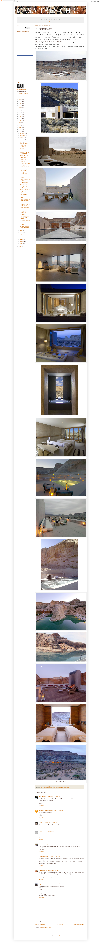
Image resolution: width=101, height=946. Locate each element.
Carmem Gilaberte (43, 856)
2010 (20, 246)
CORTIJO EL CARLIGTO (23, 160)
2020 (20, 112)
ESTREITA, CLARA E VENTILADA (25, 152)
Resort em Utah (59, 787)
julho (21, 230)
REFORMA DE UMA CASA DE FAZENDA (25, 145)
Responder (41, 805)
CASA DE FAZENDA (25, 163)
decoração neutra (51, 787)
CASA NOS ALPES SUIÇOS (24, 223)
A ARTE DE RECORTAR (23, 173)
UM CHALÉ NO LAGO (23, 187)
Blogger (60, 935)
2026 (20, 99)
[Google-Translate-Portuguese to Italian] (49, 20)
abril (21, 237)
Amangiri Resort (44, 787)
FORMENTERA (23, 184)
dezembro (22, 133)
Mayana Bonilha (43, 884)
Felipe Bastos (42, 870)
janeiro (21, 243)
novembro (22, 135)
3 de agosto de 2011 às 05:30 (53, 796)
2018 (20, 116)
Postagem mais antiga (79, 924)
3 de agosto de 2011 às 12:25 (50, 844)
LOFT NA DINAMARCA (24, 149)
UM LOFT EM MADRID (23, 176)
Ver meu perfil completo (22, 93)
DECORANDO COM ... (24, 208)
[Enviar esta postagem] (53, 786)
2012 (20, 129)
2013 (20, 127)
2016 (20, 120)
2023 (20, 105)
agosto (21, 142)
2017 (20, 118)
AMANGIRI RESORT (25, 221)
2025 (20, 101)
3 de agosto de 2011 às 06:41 (47, 832)
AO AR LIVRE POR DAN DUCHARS (24, 227)
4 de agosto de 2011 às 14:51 (53, 884)
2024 (20, 103)
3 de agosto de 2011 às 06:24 (50, 822)
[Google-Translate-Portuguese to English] (54, 20)
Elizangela (41, 844)
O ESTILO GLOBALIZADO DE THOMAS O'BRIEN (24, 216)
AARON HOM (23, 157)
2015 (20, 123)
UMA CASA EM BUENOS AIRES (24, 166)
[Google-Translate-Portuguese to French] (44, 20)
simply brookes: (42, 796)
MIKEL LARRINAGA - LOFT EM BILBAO (25, 191)
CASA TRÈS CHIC (47, 10)
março (21, 239)
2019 (20, 114)
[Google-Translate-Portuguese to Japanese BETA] (51, 20)
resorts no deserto (65, 787)
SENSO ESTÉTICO (24, 155)
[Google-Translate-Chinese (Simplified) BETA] (41, 20)
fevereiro (22, 241)
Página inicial (60, 924)
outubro (22, 137)
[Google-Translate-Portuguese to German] (46, 20)
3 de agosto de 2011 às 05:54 (56, 810)
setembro (22, 140)
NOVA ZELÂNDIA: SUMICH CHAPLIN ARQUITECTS (25, 196)
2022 (20, 108)
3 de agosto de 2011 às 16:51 (52, 870)
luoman (49, 935)
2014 (20, 125)
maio (21, 235)
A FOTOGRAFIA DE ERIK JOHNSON (25, 200)
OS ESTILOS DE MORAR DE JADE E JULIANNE (25, 204)
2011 (20, 131)
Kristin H (41, 822)
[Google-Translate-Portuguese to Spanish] (59, 20)
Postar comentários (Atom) (45, 927)
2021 (20, 110)
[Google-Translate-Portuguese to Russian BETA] (57, 20)
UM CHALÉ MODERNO (23, 211)
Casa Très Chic (22, 89)
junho (21, 232)
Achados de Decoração (44, 810)
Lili (40, 832)
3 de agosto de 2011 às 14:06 (54, 856)
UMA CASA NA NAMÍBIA (23, 169)
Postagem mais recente (40, 924)
